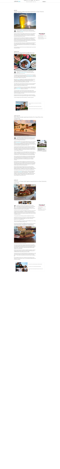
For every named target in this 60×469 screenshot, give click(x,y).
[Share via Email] (13, 16)
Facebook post (20, 171)
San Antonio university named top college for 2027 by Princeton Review (42, 38)
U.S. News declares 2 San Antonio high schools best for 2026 (42, 206)
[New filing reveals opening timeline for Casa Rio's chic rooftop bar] (25, 128)
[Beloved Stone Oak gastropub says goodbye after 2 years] (25, 62)
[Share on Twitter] (13, 15)
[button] (20, 202)
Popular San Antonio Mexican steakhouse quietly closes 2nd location (42, 37)
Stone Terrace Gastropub (23, 72)
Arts (38, 0)
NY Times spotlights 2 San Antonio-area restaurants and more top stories (42, 209)
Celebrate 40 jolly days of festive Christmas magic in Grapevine (35, 106)
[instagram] (44, 1)
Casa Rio (33, 137)
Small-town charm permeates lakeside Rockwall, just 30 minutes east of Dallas (35, 269)
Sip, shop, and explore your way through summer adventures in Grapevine (35, 103)
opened (19, 79)
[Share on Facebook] (13, 13)
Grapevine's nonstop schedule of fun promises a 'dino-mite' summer (35, 108)
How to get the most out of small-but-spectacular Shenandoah (34, 266)
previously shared (18, 142)
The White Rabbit (18, 88)
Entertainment (31, 0)
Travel (34, 0)
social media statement (30, 75)
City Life (29, 0)
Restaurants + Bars (26, 0)
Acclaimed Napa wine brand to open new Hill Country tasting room (42, 35)
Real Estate (37, 0)
